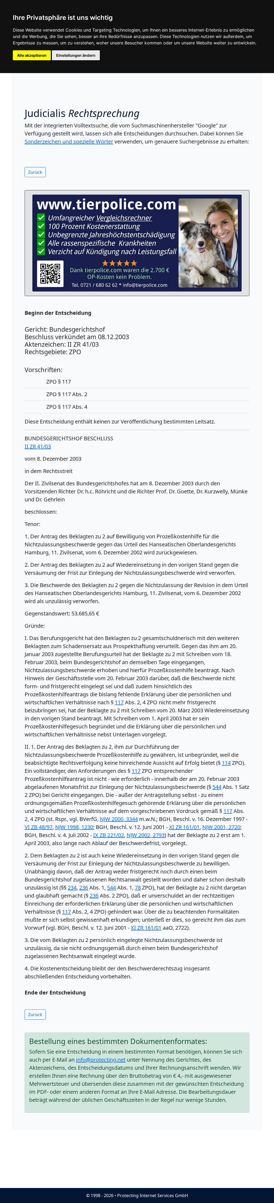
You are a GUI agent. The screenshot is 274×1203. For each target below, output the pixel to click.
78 (138, 887)
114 (226, 762)
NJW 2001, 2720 (221, 827)
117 (119, 702)
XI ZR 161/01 (184, 827)
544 (216, 786)
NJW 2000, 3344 (119, 819)
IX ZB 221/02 (108, 835)
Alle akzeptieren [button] (32, 55)
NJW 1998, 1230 (74, 827)
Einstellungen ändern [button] (76, 55)
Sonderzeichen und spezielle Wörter (69, 141)
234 (72, 887)
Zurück (35, 172)
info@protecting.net (100, 1059)
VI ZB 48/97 (38, 827)
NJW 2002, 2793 (146, 835)
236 (83, 887)
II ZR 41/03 (38, 446)
